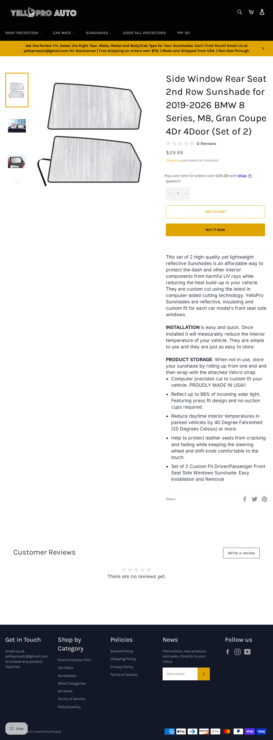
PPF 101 (183, 33)
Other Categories (72, 683)
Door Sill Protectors (144, 33)
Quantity (173, 181)
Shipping (173, 160)
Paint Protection (22, 33)
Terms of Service (71, 699)
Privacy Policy (122, 667)
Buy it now (215, 230)
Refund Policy (121, 651)
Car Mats (62, 33)
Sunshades (97, 33)
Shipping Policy (123, 659)
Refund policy (69, 707)
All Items (65, 691)
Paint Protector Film (74, 660)
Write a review (241, 552)
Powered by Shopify (47, 731)
